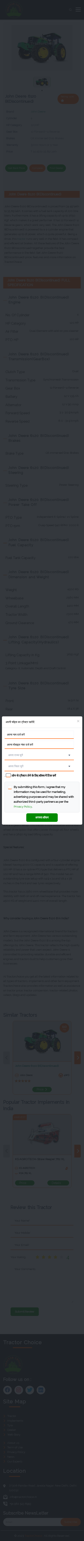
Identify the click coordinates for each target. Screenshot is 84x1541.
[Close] (78, 721)
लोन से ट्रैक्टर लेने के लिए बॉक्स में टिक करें (34, 775)
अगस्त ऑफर (42, 817)
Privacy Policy (23, 806)
